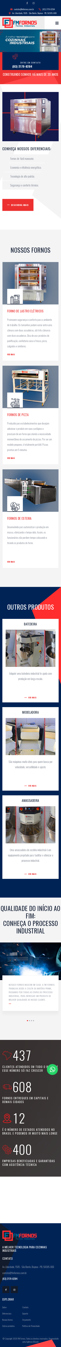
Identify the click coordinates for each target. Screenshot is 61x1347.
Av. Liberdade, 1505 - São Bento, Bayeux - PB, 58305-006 (34, 13)
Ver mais (11, 354)
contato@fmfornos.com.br (23, 9)
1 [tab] (27, 1020)
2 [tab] (29, 1020)
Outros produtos (8, 1326)
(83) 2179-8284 (48, 9)
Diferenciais (6, 1313)
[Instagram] (34, 3)
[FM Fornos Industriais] (19, 23)
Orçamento (26, 1319)
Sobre (4, 1307)
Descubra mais (20, 205)
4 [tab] (33, 1020)
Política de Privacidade (31, 1326)
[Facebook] (27, 3)
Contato (25, 1307)
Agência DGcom (32, 1341)
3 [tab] (31, 1020)
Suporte (25, 1313)
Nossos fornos (7, 1319)
